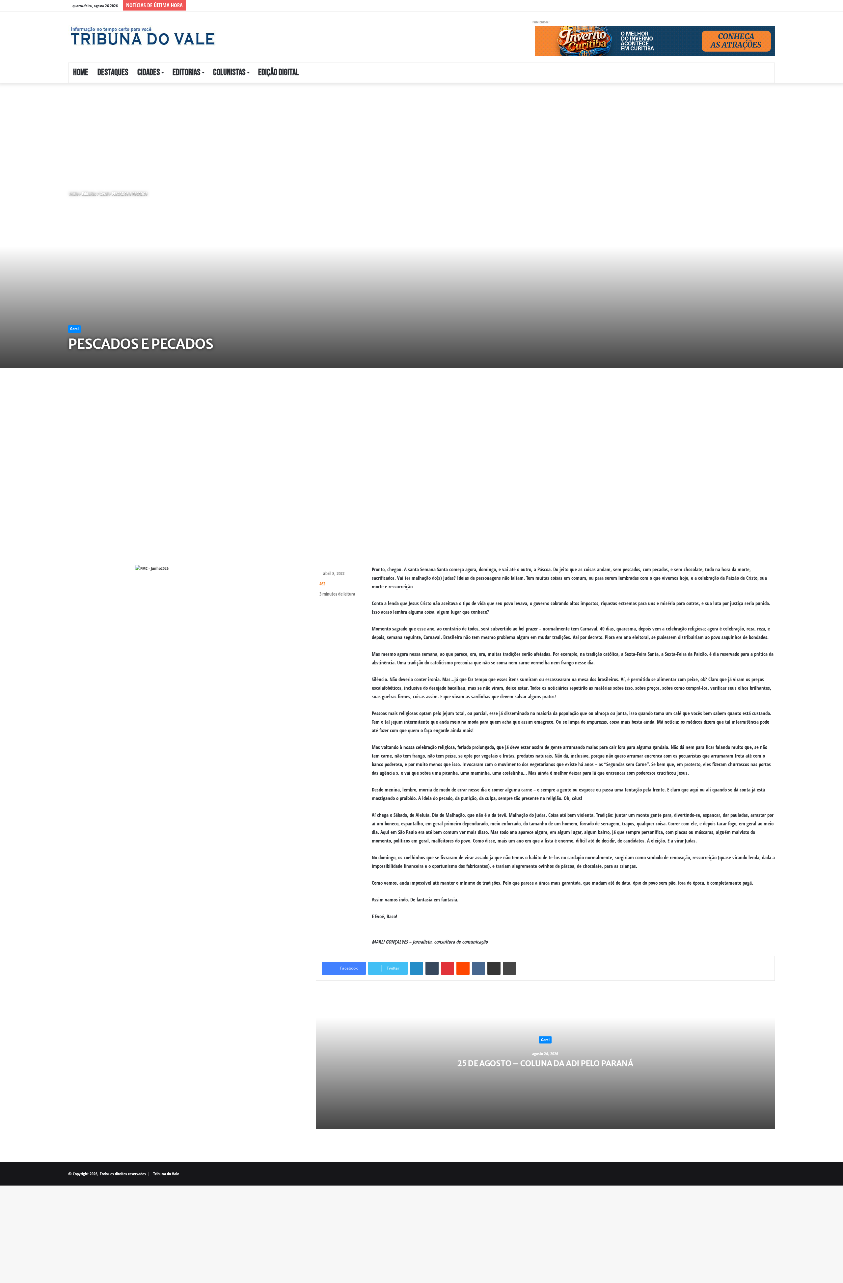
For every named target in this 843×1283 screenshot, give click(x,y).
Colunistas (229, 72)
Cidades (148, 72)
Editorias (186, 72)
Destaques (112, 72)
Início (73, 194)
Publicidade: (541, 21)
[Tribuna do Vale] (142, 36)
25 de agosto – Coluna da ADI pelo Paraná (545, 1063)
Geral (104, 194)
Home (80, 72)
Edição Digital (278, 72)
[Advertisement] (197, 132)
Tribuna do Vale (166, 1174)
